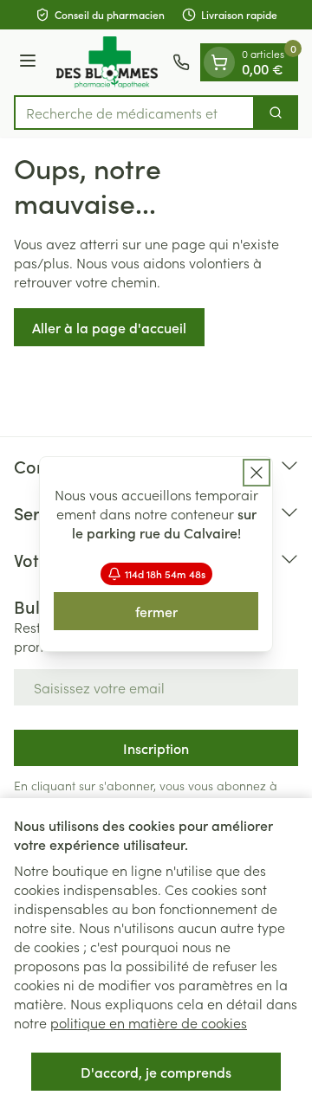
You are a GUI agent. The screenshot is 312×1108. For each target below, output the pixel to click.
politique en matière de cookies (148, 1022)
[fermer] (256, 473)
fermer (156, 611)
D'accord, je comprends (156, 1071)
